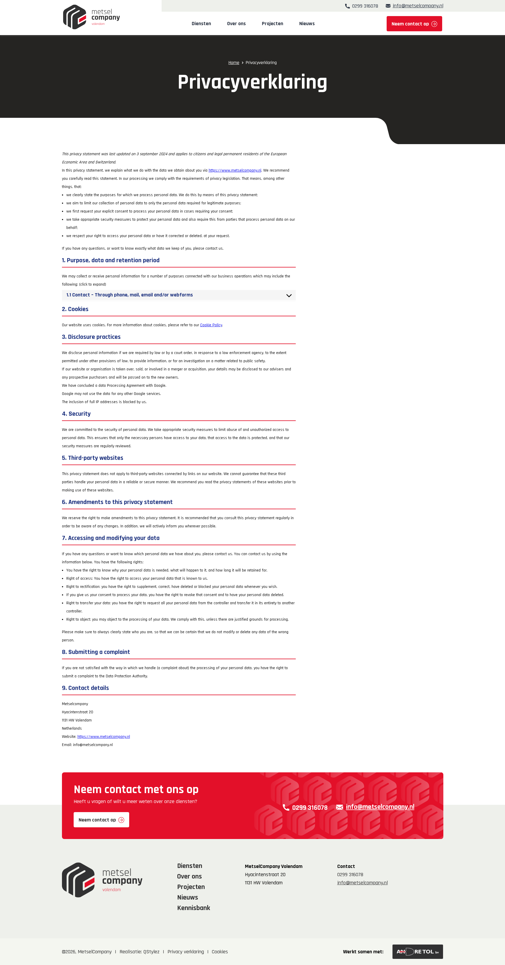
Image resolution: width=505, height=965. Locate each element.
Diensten (201, 23)
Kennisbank (193, 908)
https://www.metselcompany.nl (235, 170)
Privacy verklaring (185, 951)
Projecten (272, 23)
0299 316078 (365, 6)
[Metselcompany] (91, 17)
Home (234, 63)
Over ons (236, 23)
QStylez (151, 951)
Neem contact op (410, 23)
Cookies (220, 951)
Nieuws (307, 23)
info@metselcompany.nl (418, 5)
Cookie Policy (211, 325)
